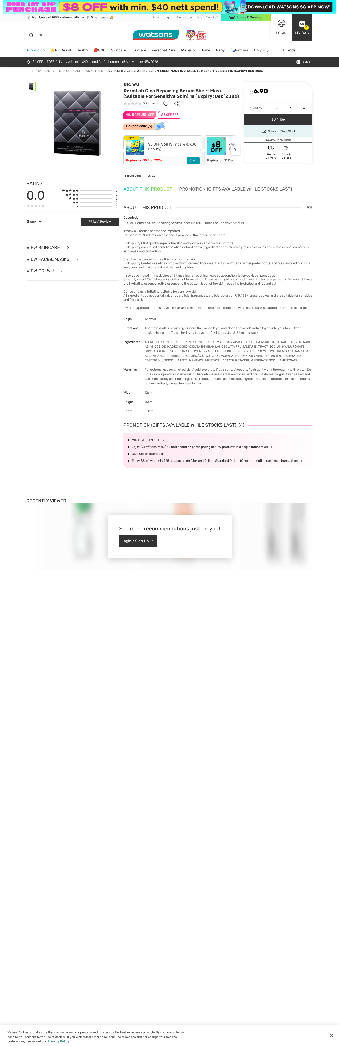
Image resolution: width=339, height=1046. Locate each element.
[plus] (303, 108)
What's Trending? (207, 17)
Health (82, 50)
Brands (289, 50)
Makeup (188, 50)
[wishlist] (165, 103)
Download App (162, 17)
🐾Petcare (239, 50)
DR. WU (131, 84)
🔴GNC (99, 50)
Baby (220, 50)
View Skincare (44, 247)
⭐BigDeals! (60, 50)
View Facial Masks (49, 259)
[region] (169, 1035)
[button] (302, 27)
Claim (193, 160)
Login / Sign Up (135, 541)
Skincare (118, 50)
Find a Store (184, 17)
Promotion (36, 50)
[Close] (332, 1035)
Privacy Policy (58, 1041)
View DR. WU (41, 270)
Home (205, 50)
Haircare (139, 50)
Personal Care (164, 50)
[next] (268, 50)
